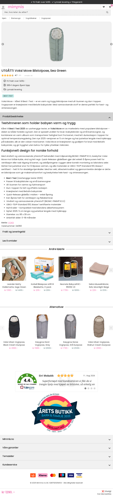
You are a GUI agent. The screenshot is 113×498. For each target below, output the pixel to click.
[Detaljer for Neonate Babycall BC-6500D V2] (71, 269)
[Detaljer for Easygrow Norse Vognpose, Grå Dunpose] (71, 327)
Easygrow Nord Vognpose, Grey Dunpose (42, 343)
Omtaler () (28, 75)
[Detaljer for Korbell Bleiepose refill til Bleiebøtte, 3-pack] (42, 269)
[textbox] (54, 12)
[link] (56, 381)
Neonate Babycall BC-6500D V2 (70, 285)
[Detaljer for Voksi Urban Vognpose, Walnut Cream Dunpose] (99, 327)
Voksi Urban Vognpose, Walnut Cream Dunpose (99, 343)
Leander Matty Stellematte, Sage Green (14, 285)
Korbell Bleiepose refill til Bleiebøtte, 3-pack (42, 285)
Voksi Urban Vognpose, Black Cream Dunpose (14, 343)
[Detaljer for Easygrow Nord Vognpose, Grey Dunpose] (42, 327)
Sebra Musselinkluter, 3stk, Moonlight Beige (99, 285)
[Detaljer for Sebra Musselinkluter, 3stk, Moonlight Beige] (99, 269)
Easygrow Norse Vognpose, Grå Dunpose (70, 343)
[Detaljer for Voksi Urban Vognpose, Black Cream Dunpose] (14, 327)
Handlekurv (110, 7)
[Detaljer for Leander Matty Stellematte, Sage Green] (14, 269)
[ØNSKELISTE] (104, 7)
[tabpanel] (56, 44)
